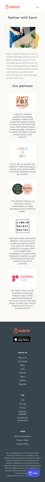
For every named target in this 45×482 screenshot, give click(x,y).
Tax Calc (22, 404)
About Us (22, 358)
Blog (22, 365)
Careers (22, 380)
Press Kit (22, 384)
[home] (17, 6)
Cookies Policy (22, 444)
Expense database (22, 412)
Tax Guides (22, 361)
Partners (22, 373)
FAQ (22, 369)
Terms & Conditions (22, 436)
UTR (22, 400)
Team (22, 376)
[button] (37, 7)
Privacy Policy (22, 440)
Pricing (23, 408)
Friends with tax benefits (22, 419)
